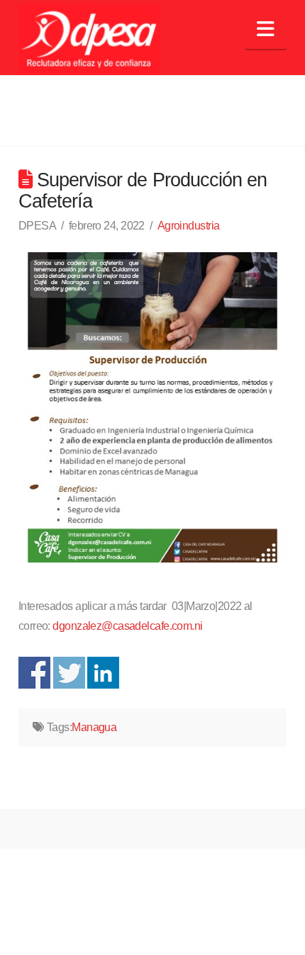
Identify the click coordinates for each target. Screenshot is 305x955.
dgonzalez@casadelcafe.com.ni (127, 626)
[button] (266, 29)
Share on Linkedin (103, 673)
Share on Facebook (34, 673)
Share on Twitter (69, 673)
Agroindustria (188, 226)
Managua (94, 727)
